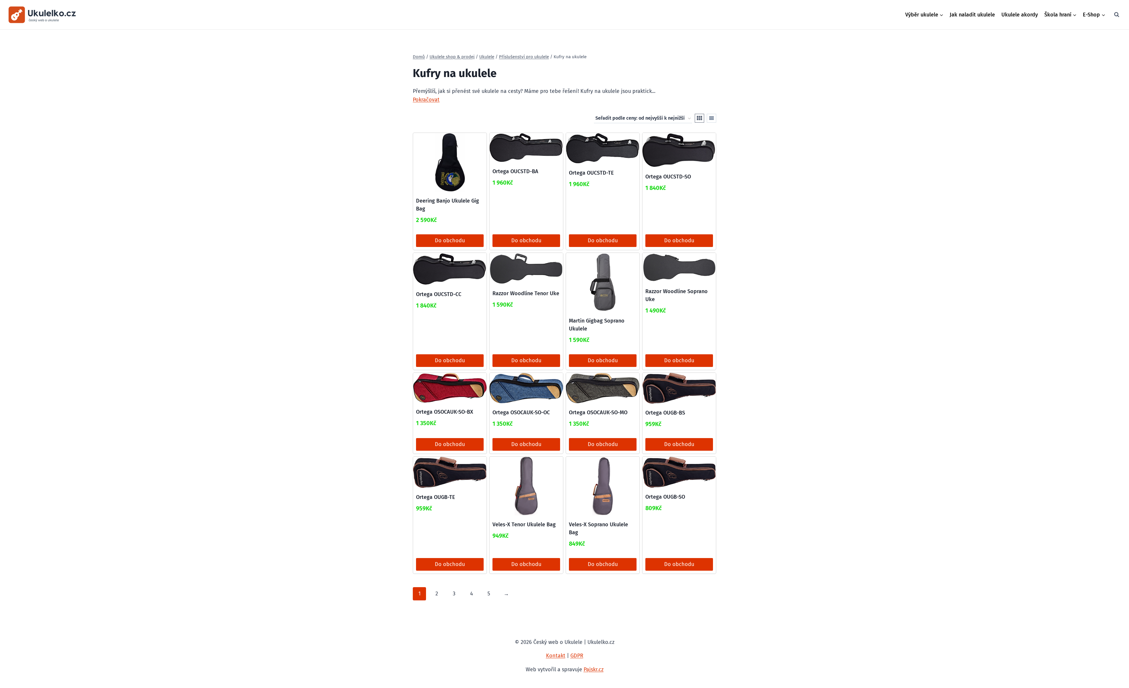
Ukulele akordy (1019, 14)
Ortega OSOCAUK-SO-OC (521, 412)
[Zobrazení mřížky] (699, 118)
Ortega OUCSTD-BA (515, 171)
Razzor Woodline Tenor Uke (525, 293)
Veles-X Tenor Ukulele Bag (524, 524)
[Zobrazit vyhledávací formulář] (1116, 14)
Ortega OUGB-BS (665, 413)
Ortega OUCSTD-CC (438, 294)
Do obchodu (450, 240)
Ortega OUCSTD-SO (668, 176)
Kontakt (555, 655)
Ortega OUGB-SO (665, 497)
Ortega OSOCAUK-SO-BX (444, 412)
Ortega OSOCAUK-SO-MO (598, 412)
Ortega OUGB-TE (435, 497)
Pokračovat (426, 99)
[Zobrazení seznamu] (711, 118)
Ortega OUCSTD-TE (591, 173)
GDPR (576, 655)
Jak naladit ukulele (972, 14)
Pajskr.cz (594, 669)
